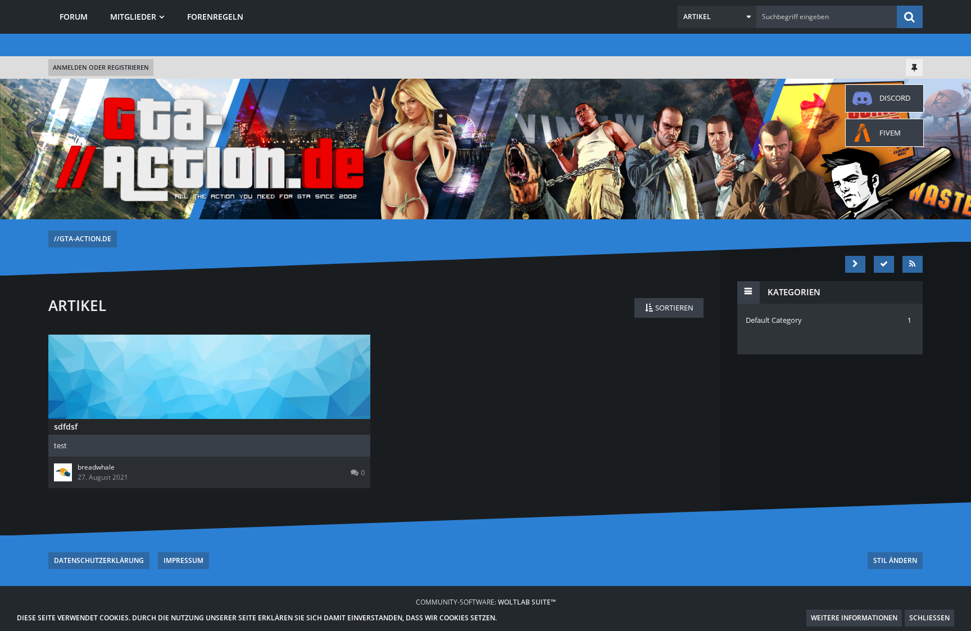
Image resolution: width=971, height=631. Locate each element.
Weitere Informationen (854, 618)
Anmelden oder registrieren (101, 67)
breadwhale (96, 467)
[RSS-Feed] (912, 264)
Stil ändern (895, 560)
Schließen (929, 618)
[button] (717, 17)
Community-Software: (486, 602)
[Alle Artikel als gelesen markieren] (884, 264)
